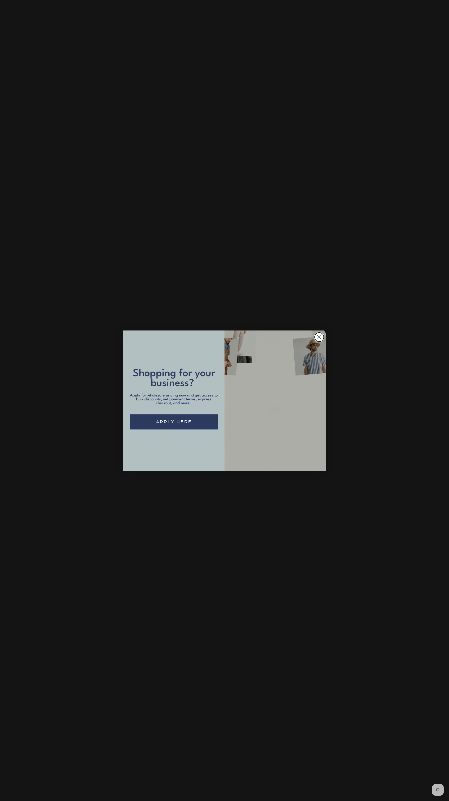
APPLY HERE (174, 421)
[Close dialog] (319, 337)
